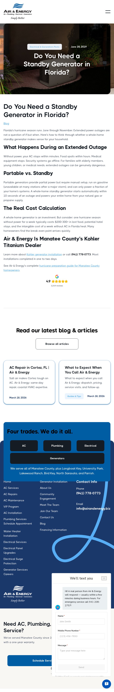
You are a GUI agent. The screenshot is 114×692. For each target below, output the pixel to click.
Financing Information (53, 529)
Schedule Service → (45, 660)
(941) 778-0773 (88, 493)
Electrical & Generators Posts (44, 47)
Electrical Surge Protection (13, 561)
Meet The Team (49, 504)
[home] (18, 12)
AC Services (11, 487)
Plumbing (57, 445)
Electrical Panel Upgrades (13, 550)
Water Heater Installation (12, 533)
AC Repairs (10, 494)
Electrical (90, 445)
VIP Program (11, 506)
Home (7, 481)
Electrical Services (15, 542)
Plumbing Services (15, 519)
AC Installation (13, 512)
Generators (57, 458)
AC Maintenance (14, 500)
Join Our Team (49, 511)
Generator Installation (53, 481)
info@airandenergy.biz (93, 508)
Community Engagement (48, 496)
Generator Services (16, 569)
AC (24, 445)
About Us (45, 487)
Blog (6, 123)
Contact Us (47, 517)
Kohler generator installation (44, 254)
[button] (107, 12)
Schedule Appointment (18, 523)
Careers (8, 574)
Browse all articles (57, 343)
